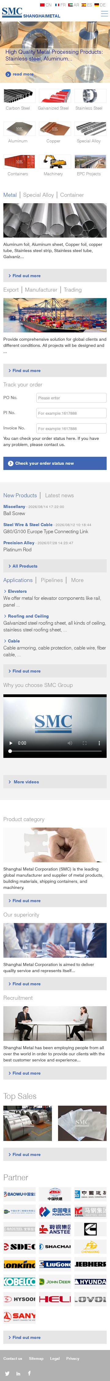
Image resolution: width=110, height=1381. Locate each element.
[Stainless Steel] (90, 96)
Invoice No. (14, 427)
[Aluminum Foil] (82, 1123)
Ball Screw (14, 513)
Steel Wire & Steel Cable (28, 524)
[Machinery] (55, 161)
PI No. (13, 412)
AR (76, 4)
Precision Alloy (19, 542)
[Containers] (19, 161)
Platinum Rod (17, 550)
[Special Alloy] (90, 128)
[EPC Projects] (90, 161)
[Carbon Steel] (19, 96)
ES (89, 4)
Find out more (24, 275)
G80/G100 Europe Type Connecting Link (45, 531)
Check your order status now (41, 463)
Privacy (72, 1358)
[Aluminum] (19, 128)
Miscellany (14, 506)
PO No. (14, 397)
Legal (55, 1358)
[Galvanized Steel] (55, 96)
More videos (23, 781)
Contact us (12, 1358)
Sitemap (36, 1358)
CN (49, 4)
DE (102, 4)
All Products (23, 565)
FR (63, 4)
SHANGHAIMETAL (41, 15)
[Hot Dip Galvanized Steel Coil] (27, 1123)
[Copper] (55, 128)
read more (20, 73)
